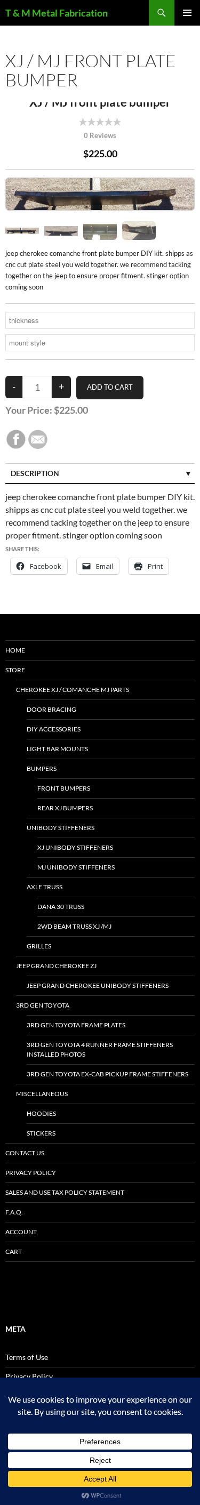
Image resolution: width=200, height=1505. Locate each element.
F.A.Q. (14, 1212)
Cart (13, 1251)
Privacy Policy (30, 1173)
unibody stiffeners (60, 828)
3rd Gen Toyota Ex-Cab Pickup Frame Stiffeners (107, 1074)
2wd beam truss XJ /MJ (74, 926)
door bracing (51, 709)
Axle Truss (44, 887)
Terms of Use (26, 1357)
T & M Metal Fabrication (56, 13)
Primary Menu (187, 13)
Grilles (39, 946)
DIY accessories (54, 729)
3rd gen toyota (42, 1005)
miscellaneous (42, 1094)
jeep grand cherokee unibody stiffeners (98, 985)
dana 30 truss (60, 907)
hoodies (41, 1113)
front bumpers (63, 788)
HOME (15, 650)
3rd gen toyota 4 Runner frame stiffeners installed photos (100, 1049)
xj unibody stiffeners (75, 847)
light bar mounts (57, 749)
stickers (41, 1133)
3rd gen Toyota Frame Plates (76, 1025)
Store (15, 670)
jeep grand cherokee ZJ (56, 966)
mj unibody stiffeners (76, 867)
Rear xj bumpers (65, 808)
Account (21, 1232)
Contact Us (24, 1153)
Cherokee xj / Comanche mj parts (72, 690)
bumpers (42, 768)
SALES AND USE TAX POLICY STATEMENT (64, 1192)
